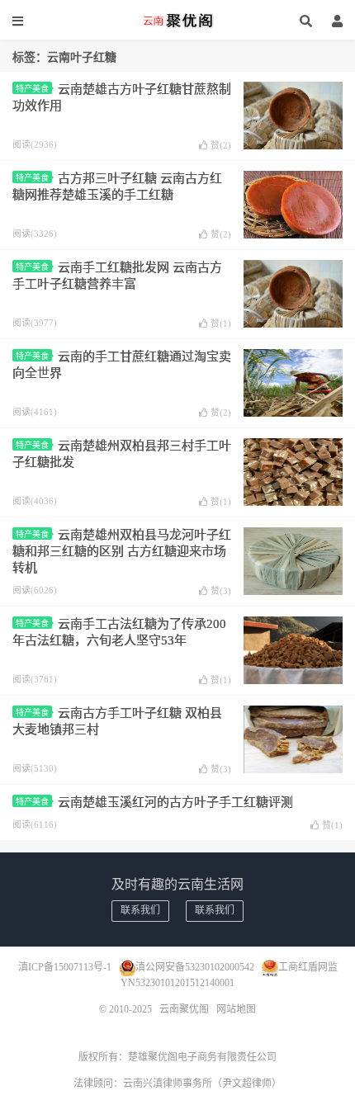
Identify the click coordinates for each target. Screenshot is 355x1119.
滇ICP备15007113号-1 (64, 967)
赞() (221, 145)
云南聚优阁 (177, 20)
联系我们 (140, 910)
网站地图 (236, 1009)
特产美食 (32, 88)
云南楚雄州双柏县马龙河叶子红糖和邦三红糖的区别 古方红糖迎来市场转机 (121, 551)
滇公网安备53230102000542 (194, 967)
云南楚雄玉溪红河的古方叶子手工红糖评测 (175, 802)
